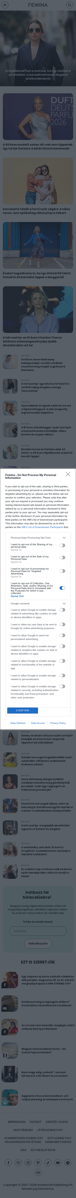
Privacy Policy (58, 723)
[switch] (62, 545)
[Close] (69, 475)
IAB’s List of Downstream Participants (42, 527)
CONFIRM (22, 710)
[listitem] (38, 538)
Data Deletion (18, 723)
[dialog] (38, 599)
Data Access (38, 723)
